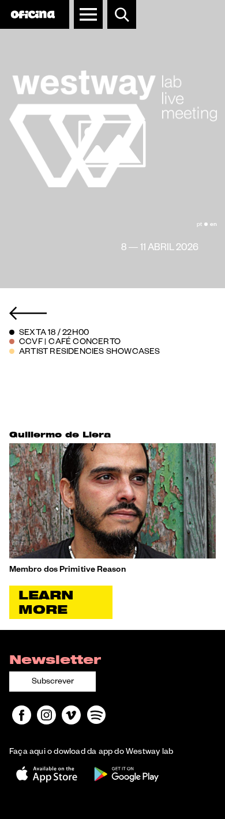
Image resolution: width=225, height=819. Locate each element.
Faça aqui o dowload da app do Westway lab (91, 752)
